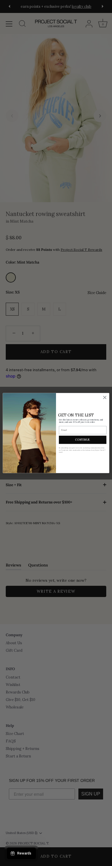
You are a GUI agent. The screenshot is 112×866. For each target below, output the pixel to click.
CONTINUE (82, 439)
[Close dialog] (104, 397)
